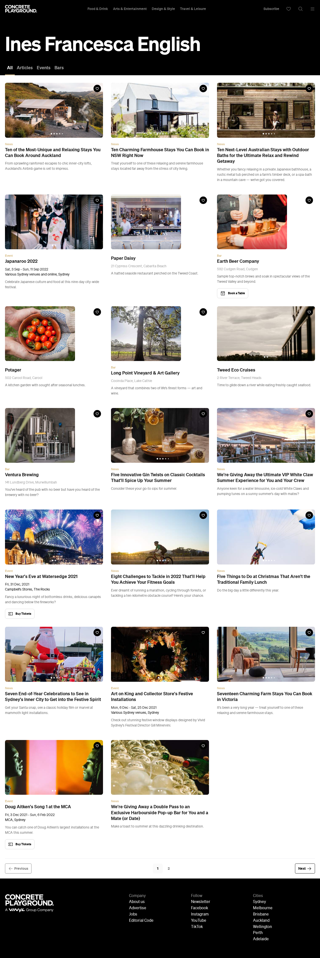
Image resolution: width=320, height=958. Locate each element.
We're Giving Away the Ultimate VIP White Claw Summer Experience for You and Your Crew (265, 477)
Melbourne (262, 908)
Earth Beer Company (238, 261)
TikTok (197, 927)
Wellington (262, 927)
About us (137, 902)
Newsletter (200, 902)
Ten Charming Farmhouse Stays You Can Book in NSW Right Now (160, 152)
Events (43, 67)
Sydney (259, 902)
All (10, 67)
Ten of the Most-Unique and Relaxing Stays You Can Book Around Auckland (52, 152)
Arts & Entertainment (130, 9)
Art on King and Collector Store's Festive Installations (152, 696)
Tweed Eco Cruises (236, 370)
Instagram (200, 914)
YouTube (198, 921)
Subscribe (271, 9)
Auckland (261, 921)
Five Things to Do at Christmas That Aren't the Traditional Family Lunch (263, 579)
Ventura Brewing (22, 474)
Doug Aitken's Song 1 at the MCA (38, 806)
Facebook (199, 908)
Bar (219, 255)
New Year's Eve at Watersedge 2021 (41, 576)
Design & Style (163, 9)
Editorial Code (141, 921)
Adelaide (261, 939)
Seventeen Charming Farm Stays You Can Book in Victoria (264, 696)
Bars (59, 67)
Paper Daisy (123, 258)
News (9, 144)
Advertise (137, 908)
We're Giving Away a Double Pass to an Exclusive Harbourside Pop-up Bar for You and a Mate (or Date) (159, 812)
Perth (258, 933)
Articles (25, 67)
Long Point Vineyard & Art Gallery (145, 373)
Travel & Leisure (193, 9)
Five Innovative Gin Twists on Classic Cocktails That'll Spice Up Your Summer (158, 477)
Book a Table (236, 293)
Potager (13, 370)
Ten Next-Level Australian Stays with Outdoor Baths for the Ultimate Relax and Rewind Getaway (263, 155)
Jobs (133, 914)
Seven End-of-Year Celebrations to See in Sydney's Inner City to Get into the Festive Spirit (53, 696)
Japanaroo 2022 (21, 261)
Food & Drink (98, 9)
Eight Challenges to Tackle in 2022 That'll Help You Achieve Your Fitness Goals (158, 579)
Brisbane (261, 914)
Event (9, 255)
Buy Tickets (23, 613)
